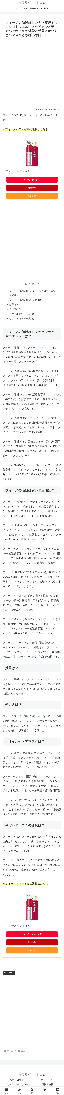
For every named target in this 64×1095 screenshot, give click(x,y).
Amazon (32, 196)
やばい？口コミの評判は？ (23, 318)
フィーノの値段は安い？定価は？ (26, 299)
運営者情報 (47, 1084)
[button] (57, 664)
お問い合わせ (17, 1079)
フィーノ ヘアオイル (18, 171)
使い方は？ (15, 309)
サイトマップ (47, 1079)
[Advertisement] (32, 72)
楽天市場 (32, 187)
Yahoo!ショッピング (32, 179)
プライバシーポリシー (16, 1084)
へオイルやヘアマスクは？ (23, 313)
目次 (27, 284)
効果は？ (14, 304)
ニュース (10, 973)
